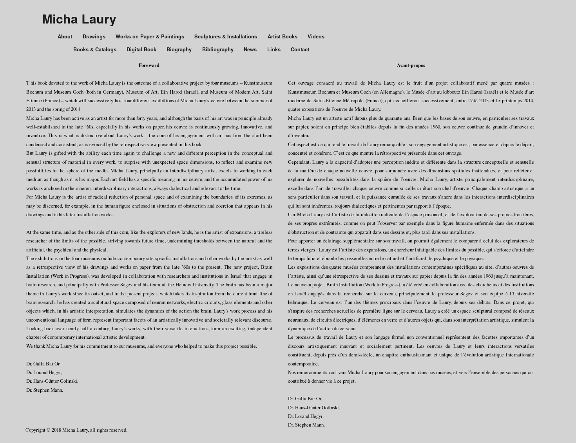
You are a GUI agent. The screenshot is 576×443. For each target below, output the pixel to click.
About (65, 36)
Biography (179, 49)
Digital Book (141, 49)
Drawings (94, 36)
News (250, 49)
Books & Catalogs (94, 49)
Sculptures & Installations (225, 36)
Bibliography (218, 49)
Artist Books (282, 36)
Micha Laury (79, 18)
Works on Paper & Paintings (150, 36)
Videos (316, 36)
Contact (300, 49)
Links (274, 49)
